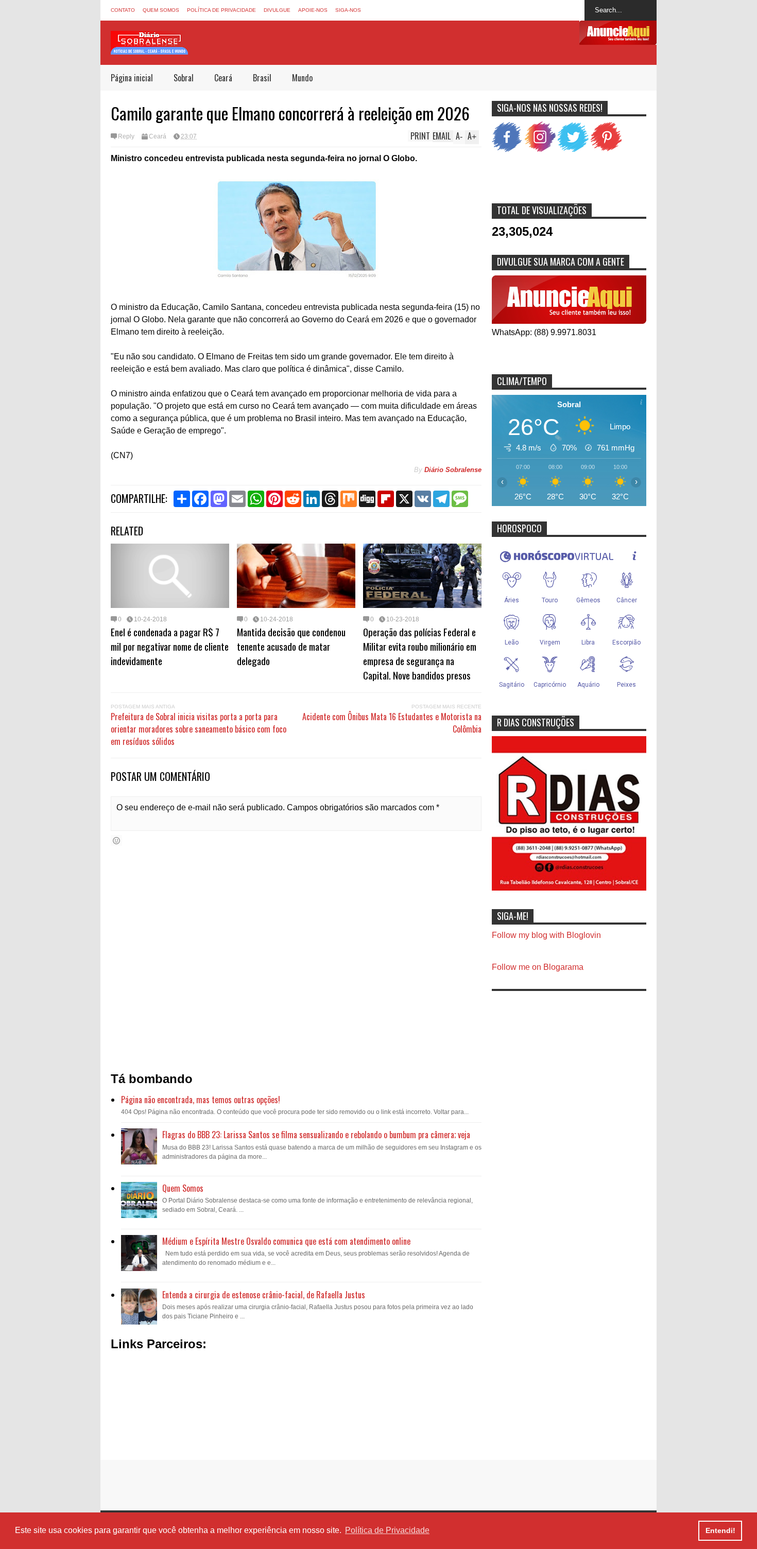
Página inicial (132, 78)
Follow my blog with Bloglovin (546, 935)
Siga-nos (348, 10)
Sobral (184, 78)
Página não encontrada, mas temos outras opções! (200, 1099)
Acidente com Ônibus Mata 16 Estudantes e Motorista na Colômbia (391, 722)
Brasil (262, 78)
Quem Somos (161, 10)
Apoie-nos (313, 10)
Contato (123, 10)
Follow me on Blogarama (537, 967)
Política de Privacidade (221, 10)
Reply (126, 136)
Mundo (302, 78)
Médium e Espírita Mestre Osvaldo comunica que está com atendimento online (286, 1241)
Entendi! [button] (720, 1530)
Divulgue (277, 10)
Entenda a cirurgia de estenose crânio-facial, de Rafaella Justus (263, 1295)
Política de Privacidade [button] (387, 1530)
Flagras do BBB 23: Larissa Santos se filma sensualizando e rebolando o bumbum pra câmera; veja (316, 1134)
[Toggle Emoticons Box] (116, 840)
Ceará (223, 78)
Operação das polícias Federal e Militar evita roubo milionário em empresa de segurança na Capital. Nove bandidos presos (419, 653)
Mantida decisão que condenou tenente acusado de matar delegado (291, 646)
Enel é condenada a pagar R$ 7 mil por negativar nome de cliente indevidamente (170, 646)
